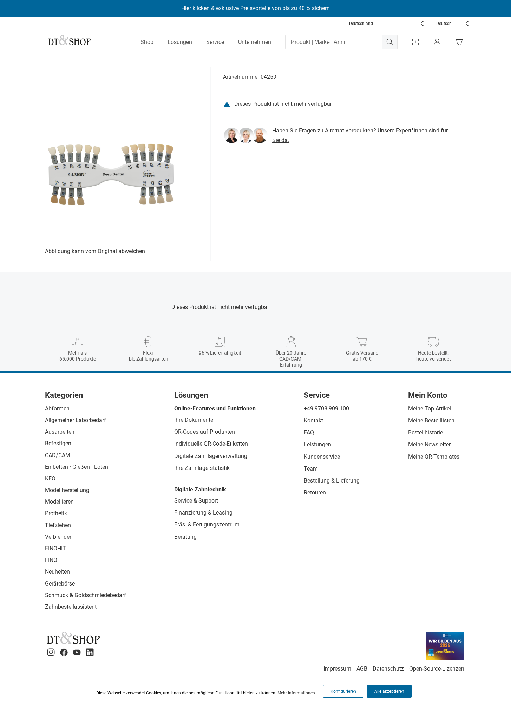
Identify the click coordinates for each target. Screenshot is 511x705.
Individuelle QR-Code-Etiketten (211, 443)
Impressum (337, 668)
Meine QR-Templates (433, 456)
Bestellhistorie (425, 432)
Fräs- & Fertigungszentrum (207, 524)
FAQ (309, 432)
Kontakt (313, 420)
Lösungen (180, 42)
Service (215, 42)
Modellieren (59, 501)
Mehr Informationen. (296, 693)
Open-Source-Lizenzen (436, 668)
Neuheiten (57, 571)
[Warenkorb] (460, 42)
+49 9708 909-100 (326, 408)
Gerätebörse (60, 583)
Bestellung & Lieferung (332, 480)
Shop (146, 42)
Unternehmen (254, 42)
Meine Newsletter (429, 444)
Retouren (315, 492)
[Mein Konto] (437, 42)
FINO (51, 560)
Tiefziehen (58, 525)
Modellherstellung (67, 490)
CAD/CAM (57, 455)
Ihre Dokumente (193, 419)
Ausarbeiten (59, 431)
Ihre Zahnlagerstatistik (202, 468)
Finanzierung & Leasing (203, 512)
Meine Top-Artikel (429, 408)
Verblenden (59, 536)
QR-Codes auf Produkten (204, 431)
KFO (50, 478)
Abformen (57, 408)
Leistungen (317, 444)
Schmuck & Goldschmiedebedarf (85, 595)
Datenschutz (388, 668)
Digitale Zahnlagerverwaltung (210, 456)
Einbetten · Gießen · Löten (76, 467)
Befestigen (58, 443)
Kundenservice (322, 456)
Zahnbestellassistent (71, 606)
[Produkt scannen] (415, 42)
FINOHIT (55, 548)
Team (311, 468)
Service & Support (196, 500)
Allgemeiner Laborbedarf (75, 420)
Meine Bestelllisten (431, 420)
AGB (361, 668)
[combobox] (387, 23)
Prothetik (56, 513)
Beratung (185, 536)
